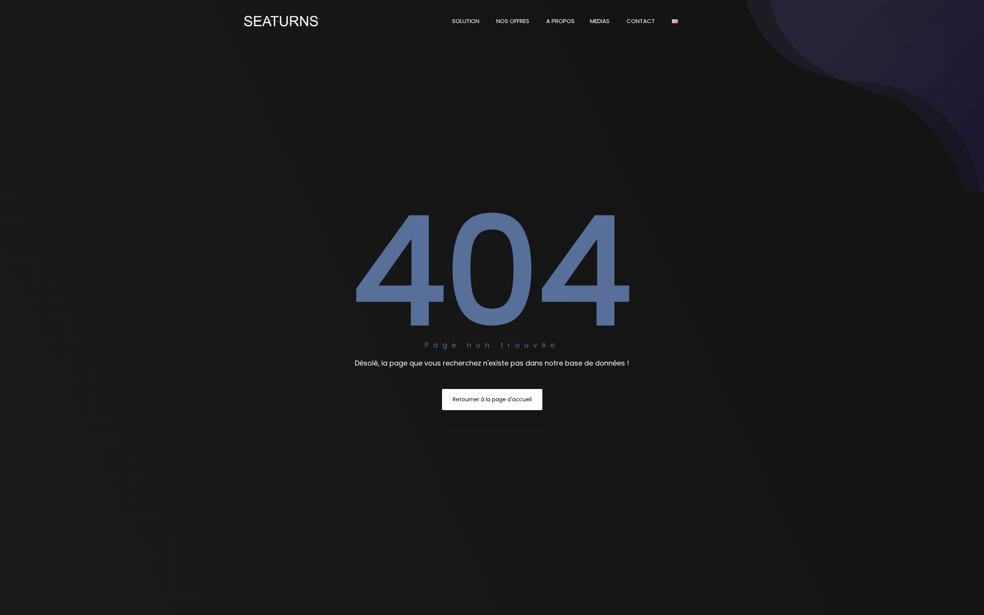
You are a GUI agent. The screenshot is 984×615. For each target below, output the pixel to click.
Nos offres (513, 21)
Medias (600, 21)
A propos (560, 21)
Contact (642, 21)
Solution (466, 21)
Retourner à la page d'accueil (492, 399)
